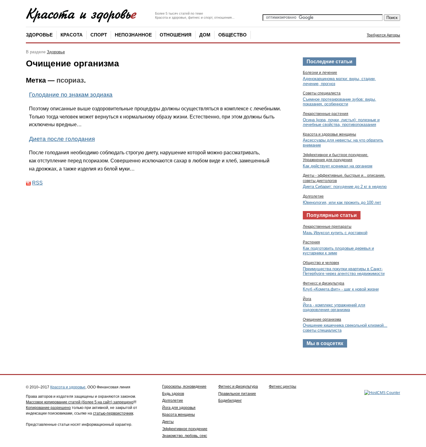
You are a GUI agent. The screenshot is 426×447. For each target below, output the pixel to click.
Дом (205, 34)
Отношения (175, 34)
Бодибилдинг (230, 400)
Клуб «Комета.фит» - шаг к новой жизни (341, 289)
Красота (72, 34)
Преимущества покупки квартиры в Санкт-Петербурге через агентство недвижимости (344, 271)
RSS (37, 182)
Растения (311, 242)
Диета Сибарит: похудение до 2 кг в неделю (345, 186)
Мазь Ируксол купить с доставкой (335, 232)
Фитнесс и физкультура (323, 283)
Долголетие (313, 196)
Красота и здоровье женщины (329, 134)
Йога (307, 299)
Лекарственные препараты (327, 226)
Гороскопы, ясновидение (184, 386)
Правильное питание (237, 394)
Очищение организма (322, 319)
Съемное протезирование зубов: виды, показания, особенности (339, 102)
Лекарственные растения (325, 114)
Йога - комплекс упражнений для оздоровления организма (334, 307)
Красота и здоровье (67, 387)
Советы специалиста (322, 93)
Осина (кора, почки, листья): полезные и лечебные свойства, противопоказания (341, 122)
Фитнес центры (282, 386)
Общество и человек (321, 263)
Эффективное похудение (184, 429)
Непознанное (133, 34)
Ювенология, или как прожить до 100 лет (342, 202)
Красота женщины (178, 414)
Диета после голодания (62, 139)
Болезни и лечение (320, 72)
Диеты (168, 422)
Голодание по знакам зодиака (71, 94)
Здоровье (39, 34)
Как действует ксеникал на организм (337, 166)
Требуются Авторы (383, 35)
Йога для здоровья (179, 408)
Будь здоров (173, 394)
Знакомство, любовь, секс (184, 436)
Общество (232, 34)
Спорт (98, 34)
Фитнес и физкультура (238, 386)
